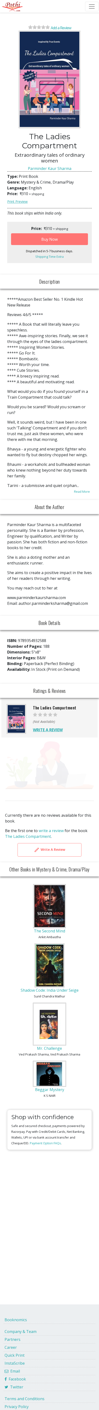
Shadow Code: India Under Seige (50, 990)
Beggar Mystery (49, 1089)
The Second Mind (49, 931)
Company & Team (21, 1331)
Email (14, 1371)
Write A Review (52, 849)
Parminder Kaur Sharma (49, 168)
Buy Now (49, 239)
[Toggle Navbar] (92, 6)
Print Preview (17, 201)
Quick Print (15, 1355)
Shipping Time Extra (49, 256)
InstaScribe (15, 1363)
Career (11, 1347)
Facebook (16, 1379)
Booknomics (16, 1319)
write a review (51, 830)
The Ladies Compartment (28, 836)
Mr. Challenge (49, 1048)
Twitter (15, 1387)
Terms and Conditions (24, 1398)
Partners (12, 1339)
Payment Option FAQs (45, 1143)
